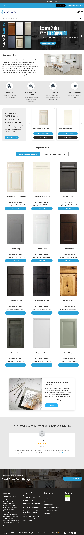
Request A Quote (72, 479)
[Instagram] (72, 533)
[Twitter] (69, 533)
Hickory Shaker (68, 301)
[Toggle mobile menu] (82, 12)
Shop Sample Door (11, 138)
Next (81, 35)
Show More (65, 453)
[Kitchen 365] (55, 533)
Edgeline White (42, 353)
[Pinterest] (75, 533)
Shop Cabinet (43, 137)
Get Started (51, 405)
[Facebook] (67, 533)
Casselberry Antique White (15, 196)
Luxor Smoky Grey (15, 301)
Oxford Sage (68, 353)
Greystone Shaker (42, 301)
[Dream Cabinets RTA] (8, 12)
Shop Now (15, 209)
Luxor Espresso (68, 249)
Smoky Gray (15, 353)
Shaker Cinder (68, 196)
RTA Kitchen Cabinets (28, 154)
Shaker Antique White (42, 196)
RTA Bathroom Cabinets (55, 154)
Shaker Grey (15, 249)
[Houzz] (65, 533)
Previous (2, 35)
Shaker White (42, 249)
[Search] (81, 18)
